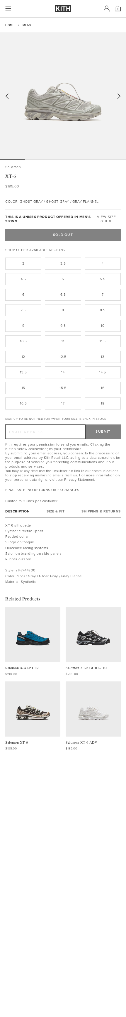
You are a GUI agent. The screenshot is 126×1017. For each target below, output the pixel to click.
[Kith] (63, 8)
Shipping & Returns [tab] (101, 511)
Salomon (13, 167)
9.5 (63, 325)
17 (62, 403)
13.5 (23, 372)
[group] (63, 96)
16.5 (23, 403)
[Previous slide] (7, 96)
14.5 (102, 372)
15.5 (62, 387)
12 (23, 356)
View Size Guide (106, 219)
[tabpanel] (63, 554)
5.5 (102, 279)
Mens (27, 25)
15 (23, 387)
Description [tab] (17, 511)
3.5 (63, 263)
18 (102, 403)
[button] (37, 159)
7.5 (23, 310)
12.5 (62, 356)
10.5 (23, 341)
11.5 (102, 341)
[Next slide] (119, 96)
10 (102, 325)
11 (63, 341)
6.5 (63, 294)
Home (9, 25)
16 (102, 387)
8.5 (102, 310)
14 (62, 372)
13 (102, 356)
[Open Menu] (8, 8)
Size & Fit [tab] (55, 511)
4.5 (23, 279)
